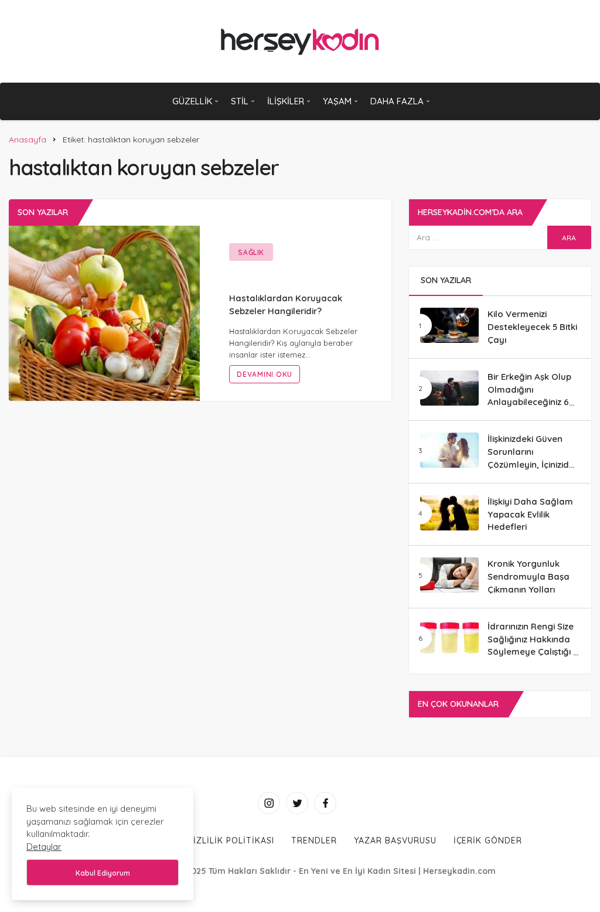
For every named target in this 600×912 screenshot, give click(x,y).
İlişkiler (285, 101)
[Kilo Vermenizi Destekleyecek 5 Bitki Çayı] (449, 325)
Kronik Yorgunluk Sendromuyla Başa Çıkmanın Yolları (529, 576)
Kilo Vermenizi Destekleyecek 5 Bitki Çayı (532, 326)
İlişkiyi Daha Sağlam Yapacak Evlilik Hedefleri (530, 514)
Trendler (314, 840)
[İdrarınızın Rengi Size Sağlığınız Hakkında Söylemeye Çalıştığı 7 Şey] (449, 637)
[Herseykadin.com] (300, 41)
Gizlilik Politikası (230, 840)
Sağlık (251, 252)
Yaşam (337, 101)
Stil (239, 101)
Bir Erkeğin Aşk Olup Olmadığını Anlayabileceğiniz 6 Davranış (529, 395)
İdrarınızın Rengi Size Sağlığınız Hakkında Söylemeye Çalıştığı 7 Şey (533, 645)
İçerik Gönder (488, 840)
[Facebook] (325, 803)
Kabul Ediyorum (103, 873)
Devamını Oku (264, 374)
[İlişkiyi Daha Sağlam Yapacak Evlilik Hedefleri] (449, 512)
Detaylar (44, 846)
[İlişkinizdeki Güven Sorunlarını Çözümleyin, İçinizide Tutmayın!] (449, 450)
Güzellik (192, 101)
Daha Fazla (397, 101)
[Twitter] (297, 803)
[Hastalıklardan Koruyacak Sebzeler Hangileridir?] (104, 312)
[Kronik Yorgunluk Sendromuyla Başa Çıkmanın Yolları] (449, 575)
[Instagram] (269, 803)
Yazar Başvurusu (395, 840)
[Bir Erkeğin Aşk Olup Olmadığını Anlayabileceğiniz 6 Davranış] (449, 388)
